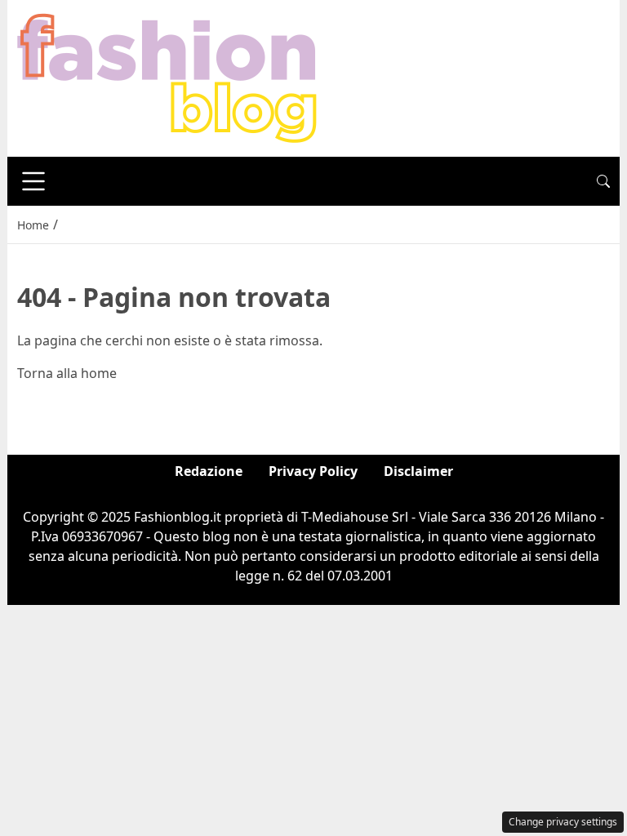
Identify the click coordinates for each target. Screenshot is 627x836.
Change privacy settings (563, 822)
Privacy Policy (313, 471)
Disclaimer (418, 471)
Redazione (208, 471)
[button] (603, 181)
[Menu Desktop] (33, 181)
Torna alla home (67, 373)
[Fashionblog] (167, 77)
